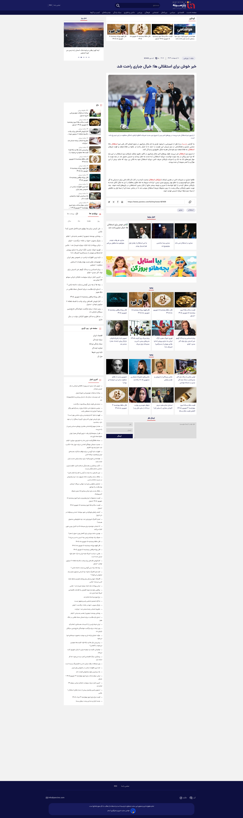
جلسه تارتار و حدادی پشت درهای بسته (88, 701)
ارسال (119, 436)
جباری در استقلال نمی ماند (184, 243)
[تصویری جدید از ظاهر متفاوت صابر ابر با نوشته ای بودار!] (117, 366)
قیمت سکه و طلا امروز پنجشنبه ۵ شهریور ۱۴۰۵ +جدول (162, 37)
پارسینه (184, 144)
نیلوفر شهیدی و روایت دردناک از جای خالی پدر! (141, 407)
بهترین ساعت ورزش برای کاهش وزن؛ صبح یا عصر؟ (84, 533)
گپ (194, 798)
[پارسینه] (182, 5)
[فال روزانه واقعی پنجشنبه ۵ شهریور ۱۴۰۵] (117, 299)
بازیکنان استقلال (155, 179)
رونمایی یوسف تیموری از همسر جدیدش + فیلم (83, 236)
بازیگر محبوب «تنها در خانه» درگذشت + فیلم (84, 240)
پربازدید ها (93, 213)
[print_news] (122, 201)
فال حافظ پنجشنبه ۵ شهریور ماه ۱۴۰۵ (140, 37)
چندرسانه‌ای (106, 12)
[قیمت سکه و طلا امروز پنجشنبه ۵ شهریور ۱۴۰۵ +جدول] (162, 29)
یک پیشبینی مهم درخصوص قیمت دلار (79, 197)
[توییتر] (109, 201)
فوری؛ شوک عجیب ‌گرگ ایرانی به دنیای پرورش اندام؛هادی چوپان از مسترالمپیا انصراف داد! (163, 342)
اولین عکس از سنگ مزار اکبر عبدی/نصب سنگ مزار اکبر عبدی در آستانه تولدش (186, 380)
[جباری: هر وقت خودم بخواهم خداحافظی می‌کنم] (117, 229)
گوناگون (192, 18)
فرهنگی (147, 12)
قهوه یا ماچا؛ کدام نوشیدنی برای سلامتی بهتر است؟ (84, 415)
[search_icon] (118, 6)
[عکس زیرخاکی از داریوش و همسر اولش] (163, 366)
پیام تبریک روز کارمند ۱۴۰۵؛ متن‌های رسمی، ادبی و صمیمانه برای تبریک (140, 341)
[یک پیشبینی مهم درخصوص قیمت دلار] (95, 196)
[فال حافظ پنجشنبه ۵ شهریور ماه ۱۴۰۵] (140, 29)
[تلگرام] (113, 201)
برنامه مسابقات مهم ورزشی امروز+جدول (79, 114)
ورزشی (140, 12)
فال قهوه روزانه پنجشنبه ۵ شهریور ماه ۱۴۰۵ (117, 37)
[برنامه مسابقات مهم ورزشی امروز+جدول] (95, 113)
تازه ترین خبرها (97, 352)
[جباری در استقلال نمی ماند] (185, 231)
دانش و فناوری (129, 12)
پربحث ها (70, 213)
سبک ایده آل (97, 339)
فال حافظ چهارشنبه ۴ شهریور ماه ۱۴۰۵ (119, 407)
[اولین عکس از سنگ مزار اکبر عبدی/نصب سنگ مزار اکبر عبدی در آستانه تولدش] (185, 366)
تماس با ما (57, 5)
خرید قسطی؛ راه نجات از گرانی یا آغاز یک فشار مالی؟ (84, 473)
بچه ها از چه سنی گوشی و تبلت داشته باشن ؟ (83, 284)
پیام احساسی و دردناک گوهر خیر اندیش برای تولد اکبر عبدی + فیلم (185, 341)
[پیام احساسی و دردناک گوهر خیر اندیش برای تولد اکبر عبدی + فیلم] (185, 328)
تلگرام (185, 798)
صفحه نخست (191, 12)
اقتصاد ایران (97, 335)
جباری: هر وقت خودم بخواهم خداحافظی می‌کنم (115, 242)
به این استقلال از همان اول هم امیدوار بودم (138, 244)
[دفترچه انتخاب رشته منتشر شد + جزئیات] (95, 141)
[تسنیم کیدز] (151, 267)
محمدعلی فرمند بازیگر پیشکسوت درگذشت (86, 404)
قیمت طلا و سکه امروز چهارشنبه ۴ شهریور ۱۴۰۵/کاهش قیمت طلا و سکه (186, 408)
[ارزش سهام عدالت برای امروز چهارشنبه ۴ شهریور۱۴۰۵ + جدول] (95, 205)
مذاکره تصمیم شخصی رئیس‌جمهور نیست (87, 601)
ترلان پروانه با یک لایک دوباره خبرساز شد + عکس (82, 245)
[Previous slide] (67, 35)
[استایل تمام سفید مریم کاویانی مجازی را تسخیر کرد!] (163, 395)
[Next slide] (101, 35)
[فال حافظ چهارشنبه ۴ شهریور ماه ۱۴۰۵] (117, 395)
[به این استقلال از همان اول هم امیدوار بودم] (140, 231)
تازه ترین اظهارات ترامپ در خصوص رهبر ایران (79, 188)
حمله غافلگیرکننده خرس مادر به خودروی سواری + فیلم (83, 440)
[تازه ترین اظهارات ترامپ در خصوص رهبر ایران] (95, 187)
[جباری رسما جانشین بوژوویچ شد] (163, 231)
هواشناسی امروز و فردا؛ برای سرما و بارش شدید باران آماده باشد (185, 37)
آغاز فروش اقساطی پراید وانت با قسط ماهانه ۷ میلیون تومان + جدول (78, 133)
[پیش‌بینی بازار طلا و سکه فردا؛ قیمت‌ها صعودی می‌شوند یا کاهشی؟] (95, 150)
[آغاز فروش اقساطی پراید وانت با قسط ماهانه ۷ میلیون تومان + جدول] (95, 132)
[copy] (190, 201)
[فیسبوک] (117, 201)
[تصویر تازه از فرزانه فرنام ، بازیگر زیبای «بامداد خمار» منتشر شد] (117, 328)
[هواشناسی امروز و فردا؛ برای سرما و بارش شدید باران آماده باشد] (184, 29)
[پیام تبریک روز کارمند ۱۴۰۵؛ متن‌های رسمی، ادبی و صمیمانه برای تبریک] (140, 328)
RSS (50, 5)
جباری (180, 210)
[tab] (89, 57)
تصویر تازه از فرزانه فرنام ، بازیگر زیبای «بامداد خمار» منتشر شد (118, 341)
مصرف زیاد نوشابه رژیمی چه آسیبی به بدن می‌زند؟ (84, 537)
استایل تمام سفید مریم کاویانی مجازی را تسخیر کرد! (163, 407)
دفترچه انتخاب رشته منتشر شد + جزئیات (78, 142)
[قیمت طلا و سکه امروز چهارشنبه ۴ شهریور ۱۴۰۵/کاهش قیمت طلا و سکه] (185, 395)
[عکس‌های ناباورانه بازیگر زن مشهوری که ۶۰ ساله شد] (140, 366)
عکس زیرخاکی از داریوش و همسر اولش (163, 378)
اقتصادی (181, 12)
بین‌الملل (164, 12)
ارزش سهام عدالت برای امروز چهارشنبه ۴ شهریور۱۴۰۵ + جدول (78, 206)
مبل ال (99, 356)
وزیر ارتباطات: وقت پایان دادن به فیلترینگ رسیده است (82, 664)
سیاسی (173, 12)
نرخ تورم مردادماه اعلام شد (92, 597)
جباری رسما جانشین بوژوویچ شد (163, 244)
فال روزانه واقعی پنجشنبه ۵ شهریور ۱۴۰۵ (117, 311)
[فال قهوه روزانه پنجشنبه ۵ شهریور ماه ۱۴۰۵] (117, 29)
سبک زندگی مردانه (95, 344)
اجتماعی (155, 12)
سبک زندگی (117, 12)
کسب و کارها (95, 12)
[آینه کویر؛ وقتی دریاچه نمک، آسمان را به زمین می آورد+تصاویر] (84, 34)
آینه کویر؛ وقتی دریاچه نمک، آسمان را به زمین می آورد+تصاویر (82, 51)
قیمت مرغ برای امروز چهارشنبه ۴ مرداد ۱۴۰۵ (86, 697)
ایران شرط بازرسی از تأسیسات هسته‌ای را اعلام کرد (84, 624)
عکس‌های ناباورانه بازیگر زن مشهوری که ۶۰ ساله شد (140, 378)
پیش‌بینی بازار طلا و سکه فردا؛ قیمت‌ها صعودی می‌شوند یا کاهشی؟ (78, 151)
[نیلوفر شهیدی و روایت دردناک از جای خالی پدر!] (140, 395)
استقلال (115, 144)
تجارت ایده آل (97, 348)
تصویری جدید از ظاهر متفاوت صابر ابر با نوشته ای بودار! (117, 380)
